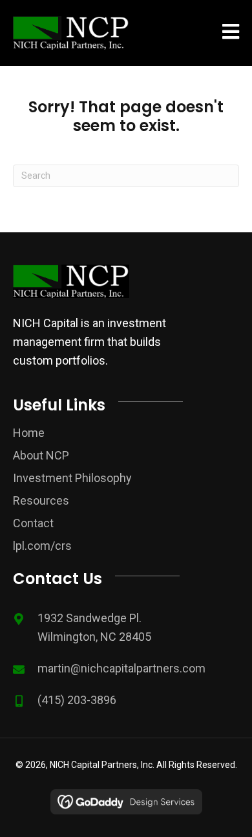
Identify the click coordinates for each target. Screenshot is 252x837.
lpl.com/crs (42, 545)
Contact (33, 523)
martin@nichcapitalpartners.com (121, 668)
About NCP (41, 455)
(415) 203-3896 (76, 700)
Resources (41, 500)
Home (29, 432)
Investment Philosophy (72, 478)
